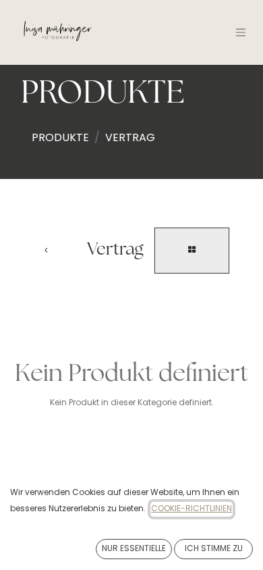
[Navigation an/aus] (241, 32)
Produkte (60, 138)
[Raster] (192, 250)
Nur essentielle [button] (134, 549)
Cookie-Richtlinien (191, 509)
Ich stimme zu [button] (214, 549)
